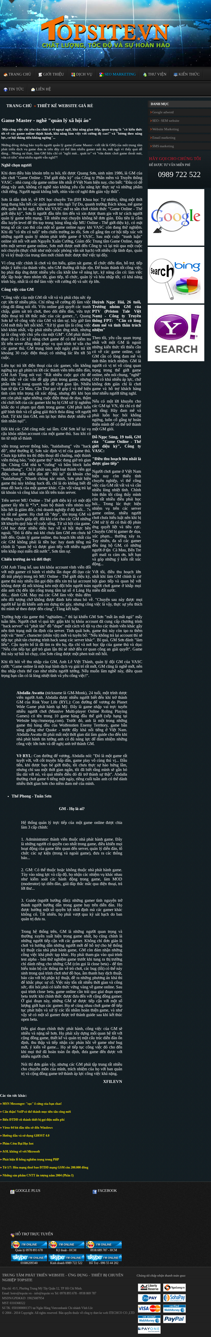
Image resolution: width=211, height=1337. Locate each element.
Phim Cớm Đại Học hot (17, 1143)
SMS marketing (163, 146)
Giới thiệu (53, 74)
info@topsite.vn (43, 1293)
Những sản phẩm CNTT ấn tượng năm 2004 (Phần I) (38, 1175)
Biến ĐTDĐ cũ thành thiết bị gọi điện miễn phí (33, 1119)
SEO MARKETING (119, 74)
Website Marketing (165, 129)
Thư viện (156, 74)
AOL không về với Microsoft (21, 1151)
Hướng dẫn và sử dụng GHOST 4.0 (25, 1135)
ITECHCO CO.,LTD (122, 1313)
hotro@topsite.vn (21, 1293)
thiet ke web (100, 1313)
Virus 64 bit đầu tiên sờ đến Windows (27, 1127)
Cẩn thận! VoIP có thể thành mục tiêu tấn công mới (36, 1111)
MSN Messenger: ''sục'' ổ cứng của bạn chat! (32, 1104)
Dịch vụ (83, 74)
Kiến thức (189, 74)
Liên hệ (43, 89)
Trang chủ (19, 74)
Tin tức (15, 89)
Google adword (163, 112)
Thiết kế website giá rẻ (65, 106)
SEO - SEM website (165, 121)
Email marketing (163, 138)
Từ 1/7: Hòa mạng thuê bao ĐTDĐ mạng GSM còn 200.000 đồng (45, 1167)
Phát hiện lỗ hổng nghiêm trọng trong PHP (30, 1159)
